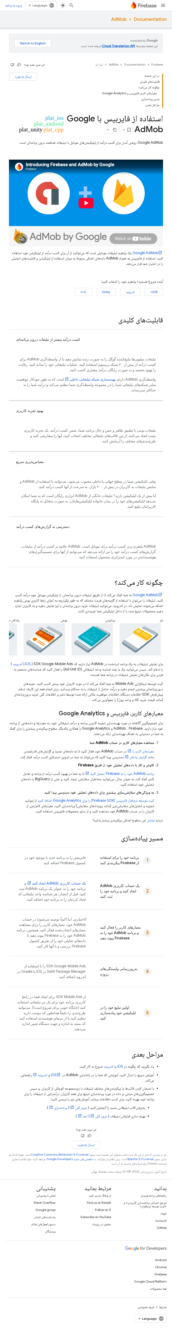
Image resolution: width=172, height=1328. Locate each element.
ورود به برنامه (13, 5)
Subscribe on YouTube (95, 1217)
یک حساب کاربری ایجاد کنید (59, 883)
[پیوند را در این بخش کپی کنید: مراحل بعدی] (127, 1055)
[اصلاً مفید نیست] (12, 64)
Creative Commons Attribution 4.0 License (60, 1155)
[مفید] (19, 64)
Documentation (150, 19)
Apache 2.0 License (140, 1159)
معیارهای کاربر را (143, 751)
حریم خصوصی (146, 1307)
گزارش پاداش (138, 757)
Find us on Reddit (99, 1203)
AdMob (119, 19)
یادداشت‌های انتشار (45, 1217)
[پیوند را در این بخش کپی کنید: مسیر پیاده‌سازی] (116, 838)
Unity (106, 292)
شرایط (163, 1307)
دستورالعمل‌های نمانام (43, 1224)
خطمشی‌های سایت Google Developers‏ (69, 1159)
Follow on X (103, 1210)
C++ (83, 292)
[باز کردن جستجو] (71, 5)
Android (161, 1260)
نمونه (164, 1213)
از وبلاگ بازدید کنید (100, 1195)
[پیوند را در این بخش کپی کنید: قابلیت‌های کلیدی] (113, 320)
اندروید (130, 292)
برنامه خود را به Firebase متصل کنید (122, 773)
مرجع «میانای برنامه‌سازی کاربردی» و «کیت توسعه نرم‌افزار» (145, 1204)
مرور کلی (81, 1107)
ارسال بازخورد (23, 77)
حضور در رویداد (101, 1224)
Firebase (157, 64)
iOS (28, 664)
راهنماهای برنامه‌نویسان (153, 1195)
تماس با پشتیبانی (46, 1195)
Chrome (161, 1267)
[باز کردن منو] (163, 5)
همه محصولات (158, 1289)
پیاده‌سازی (60, 1107)
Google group (46, 1210)
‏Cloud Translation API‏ (118, 46)
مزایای (151, 820)
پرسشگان (50, 1231)
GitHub (162, 1228)
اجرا (85, 1116)
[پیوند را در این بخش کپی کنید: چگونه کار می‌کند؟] (109, 583)
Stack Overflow (45, 1203)
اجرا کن (99, 64)
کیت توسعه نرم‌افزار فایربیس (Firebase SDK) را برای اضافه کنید (96, 800)
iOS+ (153, 292)
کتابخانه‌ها (161, 1221)
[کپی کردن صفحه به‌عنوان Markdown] (115, 130)
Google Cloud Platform (150, 1281)
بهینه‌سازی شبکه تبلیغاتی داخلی (93, 379)
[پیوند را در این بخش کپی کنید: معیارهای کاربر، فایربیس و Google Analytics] (54, 713)
